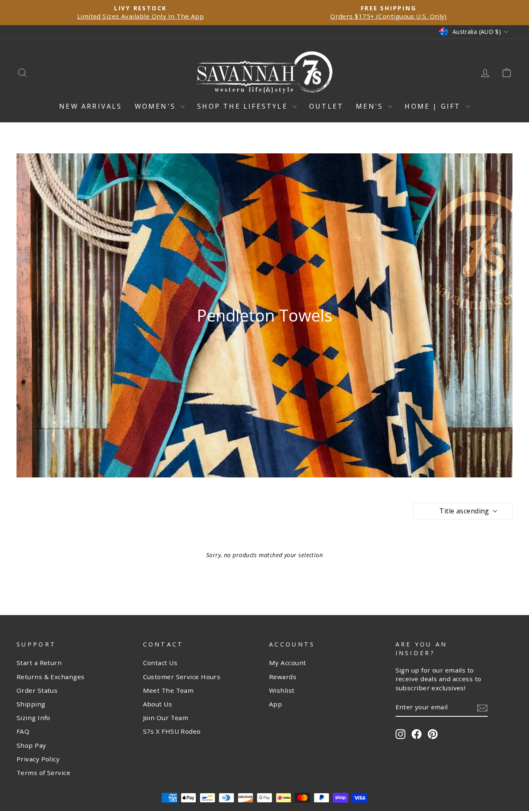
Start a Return (39, 662)
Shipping (31, 704)
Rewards (282, 677)
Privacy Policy (38, 759)
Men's (371, 106)
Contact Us (160, 662)
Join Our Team (165, 717)
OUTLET (326, 106)
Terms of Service (43, 772)
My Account (287, 662)
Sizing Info (33, 717)
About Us (157, 704)
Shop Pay (31, 745)
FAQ (23, 731)
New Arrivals (90, 106)
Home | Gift (434, 106)
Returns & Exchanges (51, 677)
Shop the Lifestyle (244, 106)
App (275, 704)
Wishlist (282, 690)
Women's (157, 106)
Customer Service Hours (182, 677)
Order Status (37, 690)
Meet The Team (168, 690)
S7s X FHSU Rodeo (172, 731)
